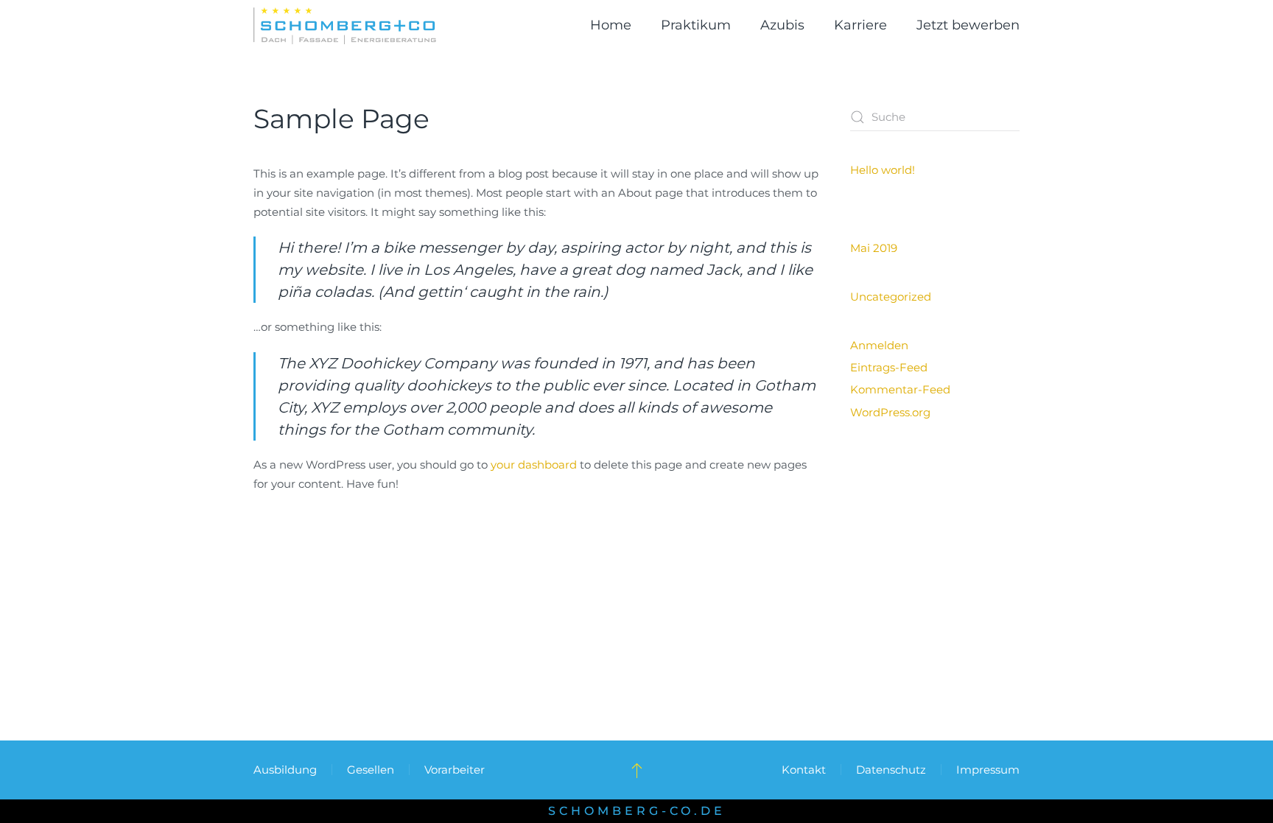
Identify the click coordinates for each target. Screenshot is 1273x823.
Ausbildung (285, 770)
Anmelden (879, 345)
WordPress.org (890, 412)
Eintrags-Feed (888, 367)
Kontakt (804, 770)
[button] (637, 770)
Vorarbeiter (454, 770)
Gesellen (370, 770)
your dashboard (534, 465)
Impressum (988, 770)
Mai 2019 (873, 248)
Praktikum (696, 25)
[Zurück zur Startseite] (345, 26)
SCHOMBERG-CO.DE (637, 811)
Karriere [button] (860, 25)
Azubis (782, 25)
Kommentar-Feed (900, 389)
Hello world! (882, 170)
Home (610, 25)
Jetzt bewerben (968, 25)
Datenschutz (891, 770)
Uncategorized (890, 297)
